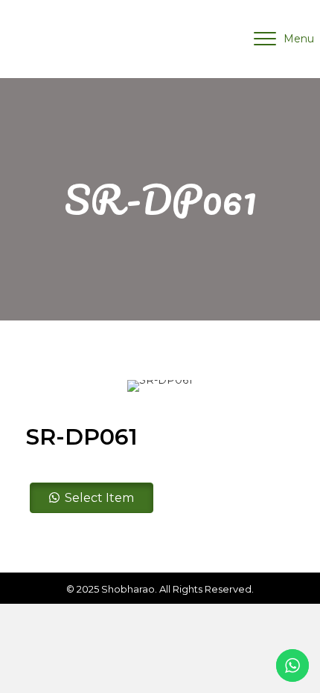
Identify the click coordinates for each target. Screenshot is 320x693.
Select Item (99, 498)
